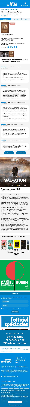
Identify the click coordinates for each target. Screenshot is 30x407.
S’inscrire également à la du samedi (13, 308)
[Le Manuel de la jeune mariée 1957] (10, 244)
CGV (24, 349)
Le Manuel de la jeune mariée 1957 (10, 251)
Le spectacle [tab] (5, 19)
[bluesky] (12, 47)
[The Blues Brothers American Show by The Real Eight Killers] (17, 244)
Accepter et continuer (15, 402)
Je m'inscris (15, 311)
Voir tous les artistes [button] (5, 36)
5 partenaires (10, 396)
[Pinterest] (14, 47)
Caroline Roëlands (5, 218)
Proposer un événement (11, 349)
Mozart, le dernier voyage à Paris (23, 251)
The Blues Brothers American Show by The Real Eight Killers (16, 252)
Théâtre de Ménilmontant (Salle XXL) (11, 38)
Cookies (10, 351)
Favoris (16, 16)
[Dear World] (4, 244)
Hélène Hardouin (4, 209)
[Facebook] (8, 47)
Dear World (3, 249)
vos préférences (5, 397)
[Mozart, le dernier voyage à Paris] (23, 244)
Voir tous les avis (9, 152)
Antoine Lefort (4, 224)
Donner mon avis (21, 152)
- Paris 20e (10, 14)
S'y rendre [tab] (16, 19)
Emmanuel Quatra (5, 202)
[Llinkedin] (16, 47)
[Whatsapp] (10, 47)
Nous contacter (13, 348)
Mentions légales (4, 351)
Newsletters (20, 349)
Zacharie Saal (4, 194)
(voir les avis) (10, 16)
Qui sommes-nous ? (5, 348)
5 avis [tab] (26, 19)
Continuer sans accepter (15, 405)
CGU (27, 349)
